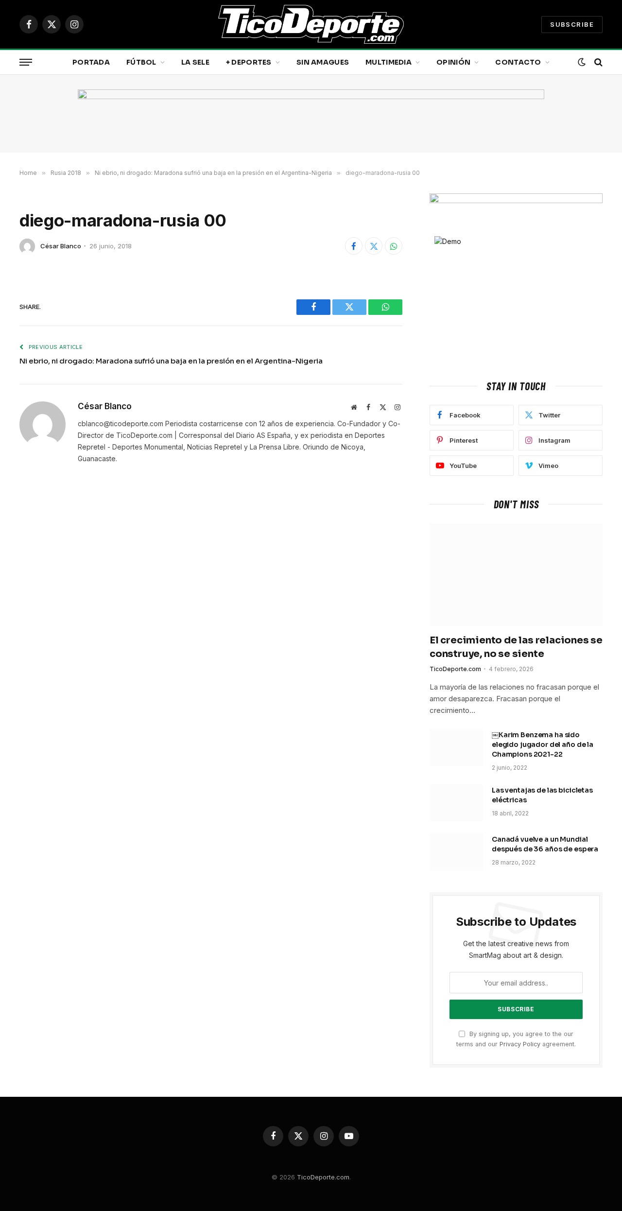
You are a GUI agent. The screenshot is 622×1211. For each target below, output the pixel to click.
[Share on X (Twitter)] (373, 246)
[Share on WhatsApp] (393, 246)
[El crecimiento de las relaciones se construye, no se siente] (516, 574)
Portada (91, 62)
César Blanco (60, 246)
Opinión (453, 62)
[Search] (597, 62)
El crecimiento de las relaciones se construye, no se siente (516, 646)
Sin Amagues (322, 62)
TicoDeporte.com (455, 669)
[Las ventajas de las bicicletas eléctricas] (456, 802)
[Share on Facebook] (354, 246)
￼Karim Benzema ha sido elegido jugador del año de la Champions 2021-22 (542, 744)
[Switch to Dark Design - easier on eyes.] (581, 62)
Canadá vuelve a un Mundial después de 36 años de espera (545, 844)
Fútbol (141, 62)
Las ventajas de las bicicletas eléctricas (542, 795)
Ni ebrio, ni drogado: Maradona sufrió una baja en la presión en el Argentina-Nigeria (171, 360)
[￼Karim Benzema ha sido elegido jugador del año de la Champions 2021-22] (456, 747)
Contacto (518, 62)
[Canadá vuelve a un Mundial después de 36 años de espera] (456, 851)
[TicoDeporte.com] (311, 24)
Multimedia (388, 62)
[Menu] (25, 62)
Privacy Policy (520, 1044)
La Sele (195, 62)
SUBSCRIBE (572, 24)
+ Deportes (249, 62)
